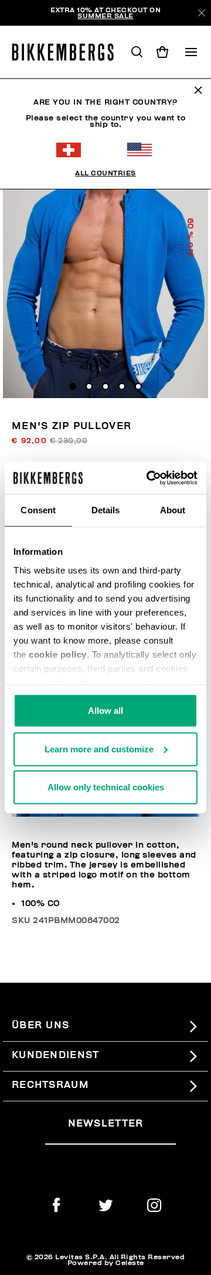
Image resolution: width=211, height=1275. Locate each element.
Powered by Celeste (105, 1262)
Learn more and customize (99, 749)
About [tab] (173, 510)
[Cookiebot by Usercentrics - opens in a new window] (149, 477)
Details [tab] (105, 510)
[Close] (201, 12)
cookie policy (58, 654)
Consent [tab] (38, 510)
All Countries (105, 173)
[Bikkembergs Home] (68, 52)
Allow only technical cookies (105, 787)
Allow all (105, 711)
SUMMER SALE (105, 15)
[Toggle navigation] (191, 52)
